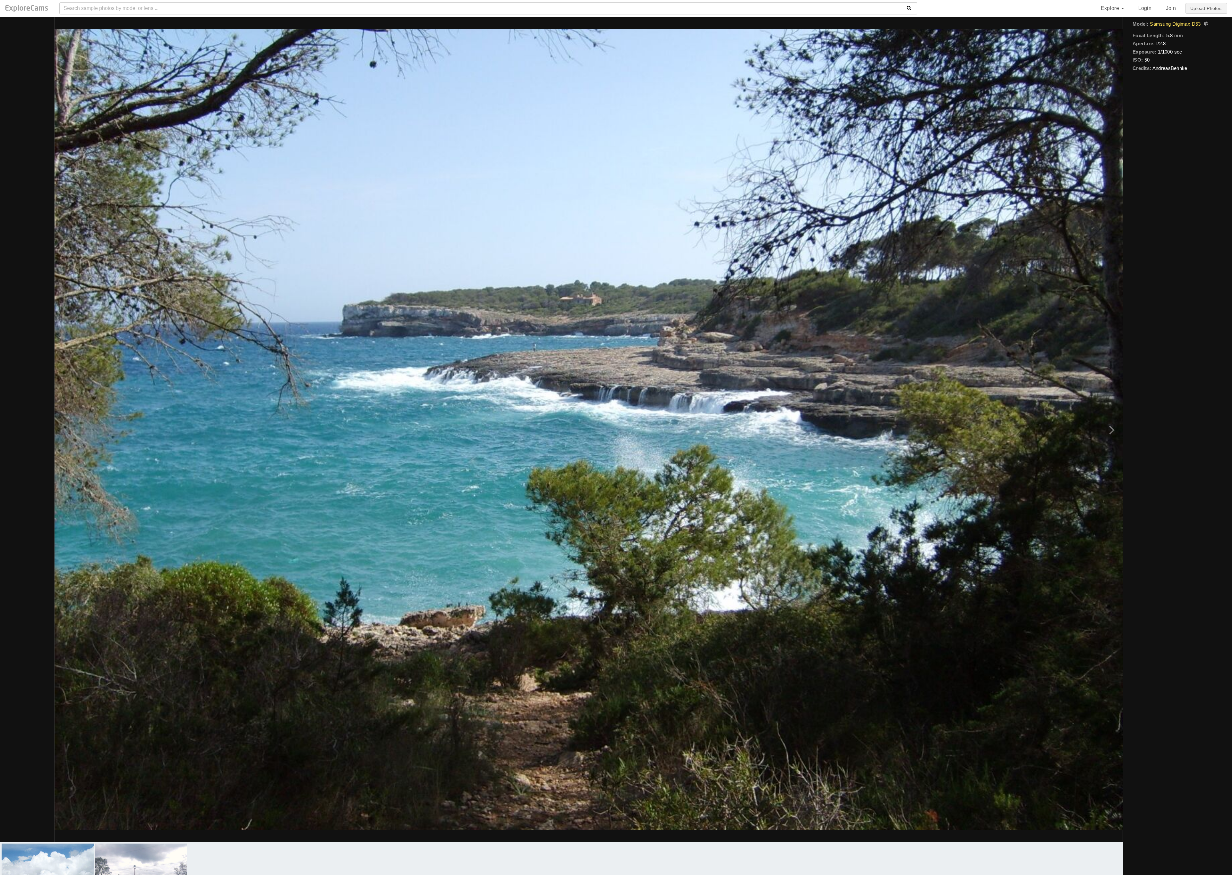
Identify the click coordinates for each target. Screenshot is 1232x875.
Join (1171, 8)
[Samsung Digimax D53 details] (1205, 24)
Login (1144, 8)
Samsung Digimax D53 (1175, 24)
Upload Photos (1205, 8)
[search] (909, 8)
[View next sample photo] (1111, 429)
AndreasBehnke (1169, 68)
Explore (1111, 8)
